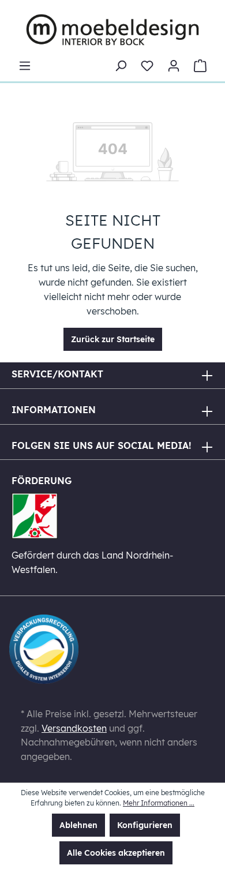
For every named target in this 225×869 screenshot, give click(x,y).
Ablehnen (78, 825)
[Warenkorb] (200, 66)
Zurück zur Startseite (113, 339)
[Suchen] (120, 66)
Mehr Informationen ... (158, 803)
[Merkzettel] (147, 66)
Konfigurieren (144, 825)
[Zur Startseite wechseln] (112, 30)
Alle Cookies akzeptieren (116, 853)
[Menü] (25, 66)
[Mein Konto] (173, 66)
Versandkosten (74, 728)
